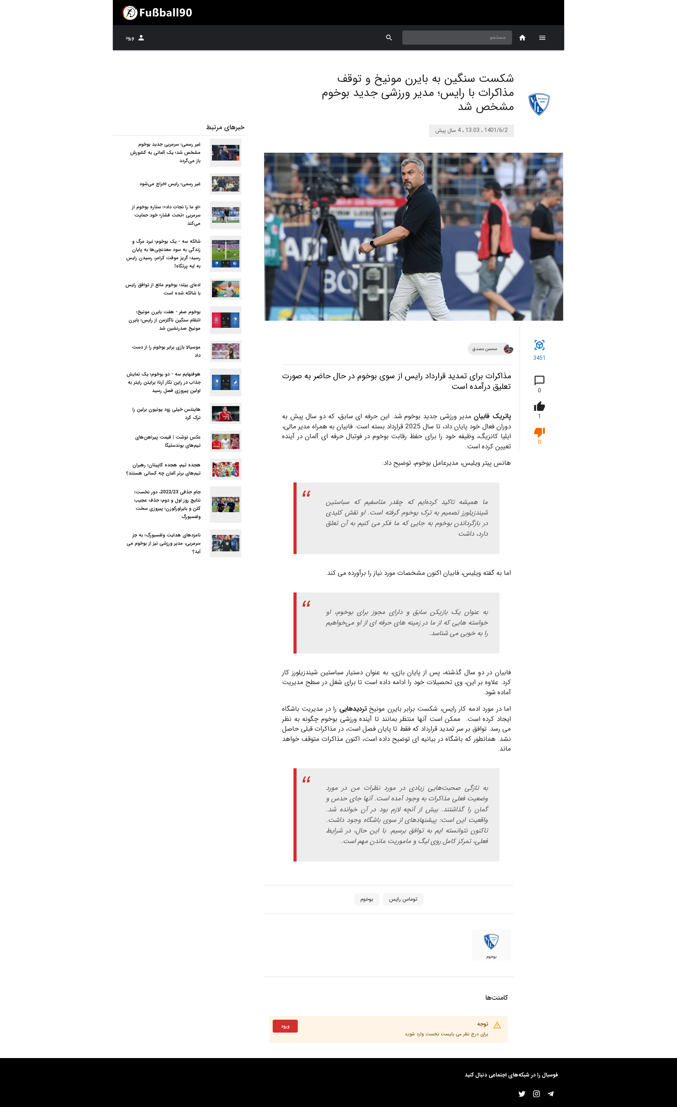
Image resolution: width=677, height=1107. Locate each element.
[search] (389, 38)
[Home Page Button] (522, 38)
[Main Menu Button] (542, 37)
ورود (129, 38)
